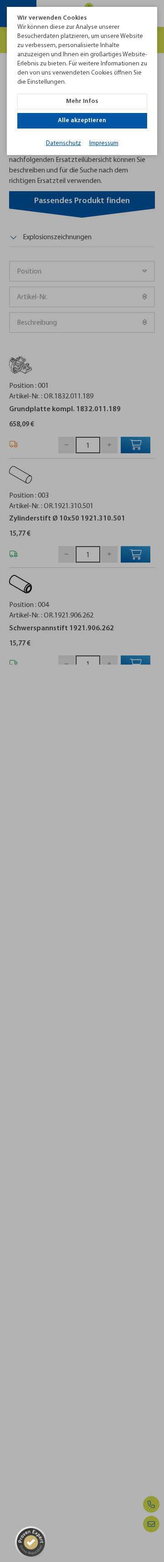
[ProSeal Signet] (31, 1542)
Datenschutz (63, 143)
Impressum (103, 143)
